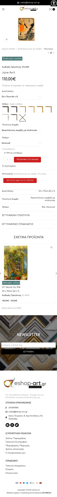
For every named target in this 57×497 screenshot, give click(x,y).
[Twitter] (17, 425)
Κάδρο (5, 104)
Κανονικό (50, 207)
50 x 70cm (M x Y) (47, 191)
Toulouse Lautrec (12, 58)
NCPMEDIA (46, 493)
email (3, 342)
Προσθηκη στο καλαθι (27, 159)
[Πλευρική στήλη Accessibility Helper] (54, 3)
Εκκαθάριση (9, 149)
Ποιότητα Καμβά (10, 125)
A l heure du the (11, 287)
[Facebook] (8, 425)
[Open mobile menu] (3, 9)
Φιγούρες (48, 49)
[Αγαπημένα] (51, 247)
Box (43, 207)
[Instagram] (12, 425)
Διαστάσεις (7, 91)
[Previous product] (48, 53)
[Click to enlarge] (6, 39)
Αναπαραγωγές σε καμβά (30, 49)
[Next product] (53, 53)
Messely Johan (11, 283)
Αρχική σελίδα (9, 49)
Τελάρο (5, 138)
